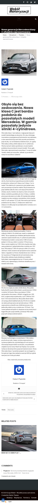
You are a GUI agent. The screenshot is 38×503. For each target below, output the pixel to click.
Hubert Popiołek (7, 89)
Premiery (5, 96)
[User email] (19, 389)
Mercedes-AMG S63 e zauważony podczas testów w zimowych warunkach (18, 398)
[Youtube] (31, 2)
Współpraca (18, 497)
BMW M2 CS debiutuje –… (11, 453)
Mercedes (11, 410)
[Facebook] (23, 2)
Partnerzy (26, 497)
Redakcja (9, 497)
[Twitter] (35, 2)
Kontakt (34, 497)
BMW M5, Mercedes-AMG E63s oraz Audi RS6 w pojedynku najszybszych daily (21, 393)
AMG (3, 235)
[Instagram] (27, 2)
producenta (27, 359)
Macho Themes (14, 495)
